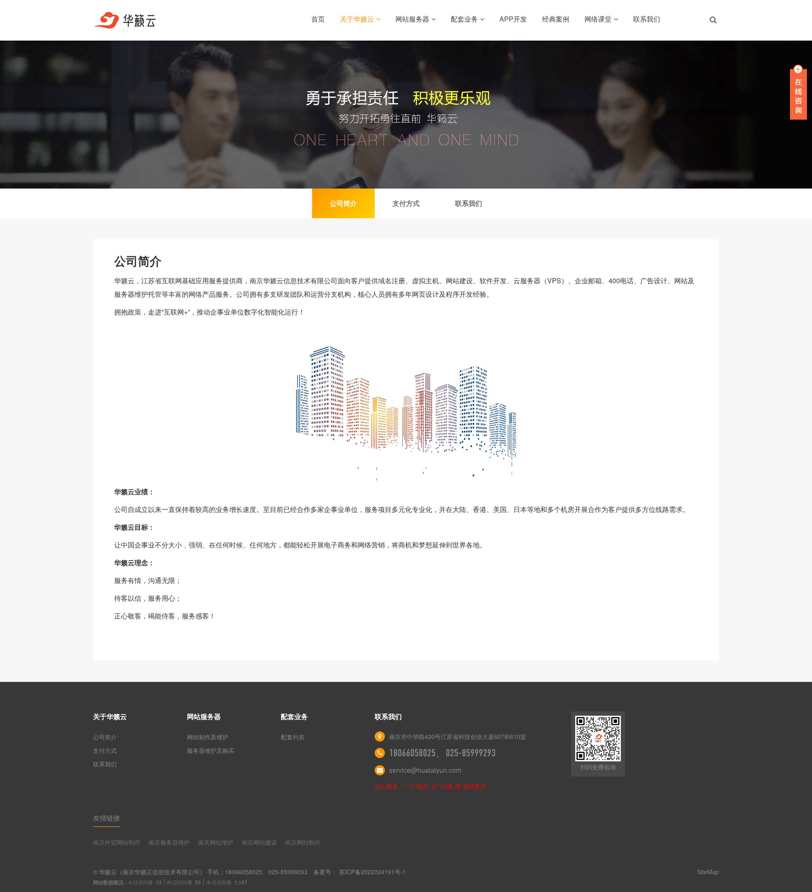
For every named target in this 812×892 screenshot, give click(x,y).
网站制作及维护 (207, 737)
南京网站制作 (303, 842)
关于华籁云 (357, 19)
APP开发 (513, 19)
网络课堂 (598, 19)
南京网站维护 (215, 842)
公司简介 (105, 737)
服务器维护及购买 (210, 750)
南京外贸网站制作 (116, 842)
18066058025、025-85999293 (442, 752)
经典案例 (555, 19)
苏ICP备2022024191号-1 (372, 871)
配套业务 (464, 19)
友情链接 (106, 818)
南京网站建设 (259, 842)
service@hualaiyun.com (425, 770)
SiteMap (708, 871)
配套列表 (292, 737)
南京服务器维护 (169, 842)
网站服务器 (412, 19)
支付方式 (105, 750)
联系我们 (646, 19)
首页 (318, 19)
